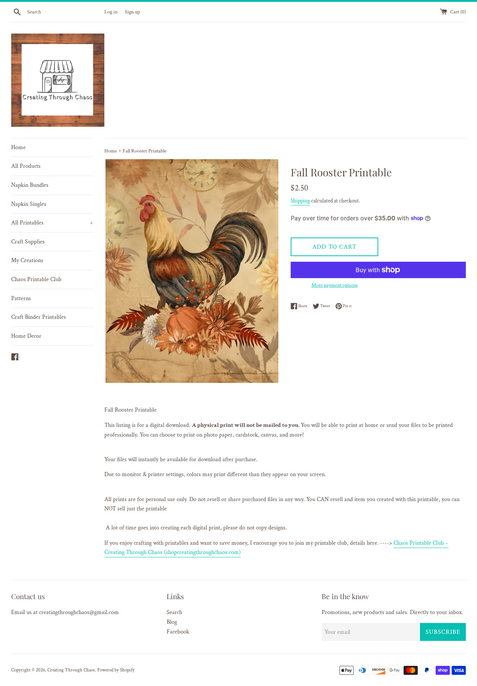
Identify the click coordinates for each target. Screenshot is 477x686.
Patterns (21, 298)
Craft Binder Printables (38, 317)
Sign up (132, 11)
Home (18, 147)
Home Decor (26, 336)
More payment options (335, 285)
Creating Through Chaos (71, 670)
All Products (26, 166)
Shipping (300, 200)
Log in (110, 11)
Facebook (178, 632)
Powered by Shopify (116, 670)
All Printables (52, 223)
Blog (172, 622)
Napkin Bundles (29, 185)
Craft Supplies (28, 242)
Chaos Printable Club (36, 279)
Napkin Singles (28, 204)
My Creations (27, 260)
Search (174, 612)
